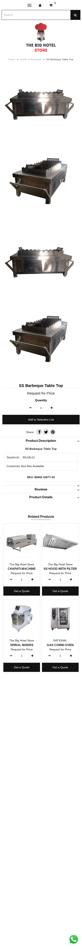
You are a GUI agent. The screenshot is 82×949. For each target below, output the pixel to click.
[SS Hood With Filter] (60, 542)
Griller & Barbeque (30, 59)
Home (12, 59)
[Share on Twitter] (46, 432)
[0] (50, 5)
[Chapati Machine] (21, 542)
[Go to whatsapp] (73, 944)
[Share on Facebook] (39, 432)
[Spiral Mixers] (21, 618)
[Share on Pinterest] (53, 432)
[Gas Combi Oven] (60, 618)
